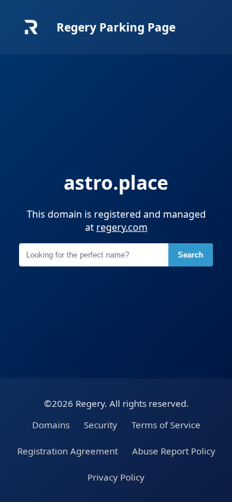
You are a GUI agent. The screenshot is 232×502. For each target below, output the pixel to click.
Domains (51, 425)
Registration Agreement (67, 451)
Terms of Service (165, 425)
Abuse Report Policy (173, 451)
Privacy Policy (116, 477)
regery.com (122, 227)
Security (100, 425)
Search (190, 254)
